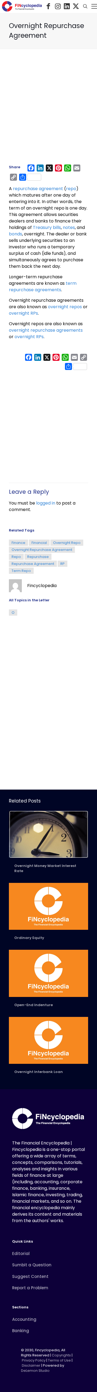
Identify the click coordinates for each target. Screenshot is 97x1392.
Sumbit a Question (31, 1265)
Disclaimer (31, 1365)
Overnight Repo (67, 542)
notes (69, 227)
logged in (45, 503)
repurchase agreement (38, 189)
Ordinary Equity (29, 937)
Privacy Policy (34, 1360)
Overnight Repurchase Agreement (42, 549)
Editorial (21, 1253)
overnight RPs (23, 313)
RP (62, 563)
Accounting (24, 1319)
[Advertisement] (48, 109)
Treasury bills (46, 227)
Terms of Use (59, 1360)
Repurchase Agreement (33, 563)
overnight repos (65, 307)
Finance (18, 542)
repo (71, 189)
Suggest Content (30, 1276)
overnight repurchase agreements (46, 330)
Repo (16, 556)
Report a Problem (30, 1288)
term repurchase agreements (43, 286)
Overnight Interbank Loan (38, 1071)
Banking (20, 1330)
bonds (15, 234)
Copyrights (62, 1355)
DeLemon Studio (35, 1370)
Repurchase (38, 556)
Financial (39, 542)
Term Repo (21, 570)
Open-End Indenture (33, 1004)
